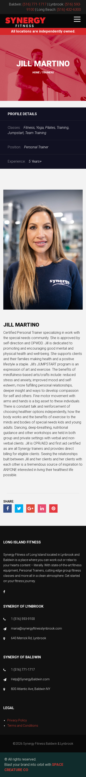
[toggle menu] (77, 19)
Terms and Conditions (22, 725)
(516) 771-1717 (34, 4)
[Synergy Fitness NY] (25, 22)
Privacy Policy (17, 720)
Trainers (48, 72)
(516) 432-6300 (69, 9)
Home (36, 72)
